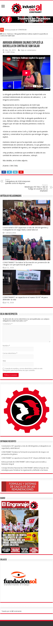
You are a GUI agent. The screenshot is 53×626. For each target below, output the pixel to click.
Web (4, 361)
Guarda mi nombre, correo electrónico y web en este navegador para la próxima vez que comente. (22, 369)
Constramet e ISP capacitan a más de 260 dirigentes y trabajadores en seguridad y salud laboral (25, 228)
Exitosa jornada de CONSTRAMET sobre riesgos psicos (23, 30)
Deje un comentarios (28, 50)
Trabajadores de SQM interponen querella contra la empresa (17, 181)
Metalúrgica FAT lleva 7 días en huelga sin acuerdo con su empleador (36, 188)
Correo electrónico (10, 353)
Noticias (10, 34)
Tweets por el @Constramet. (11, 611)
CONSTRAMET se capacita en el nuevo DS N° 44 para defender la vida (26, 458)
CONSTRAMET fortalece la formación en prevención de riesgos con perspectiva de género (26, 263)
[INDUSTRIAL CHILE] (26, 8)
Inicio (4, 34)
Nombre (6, 346)
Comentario (7, 324)
